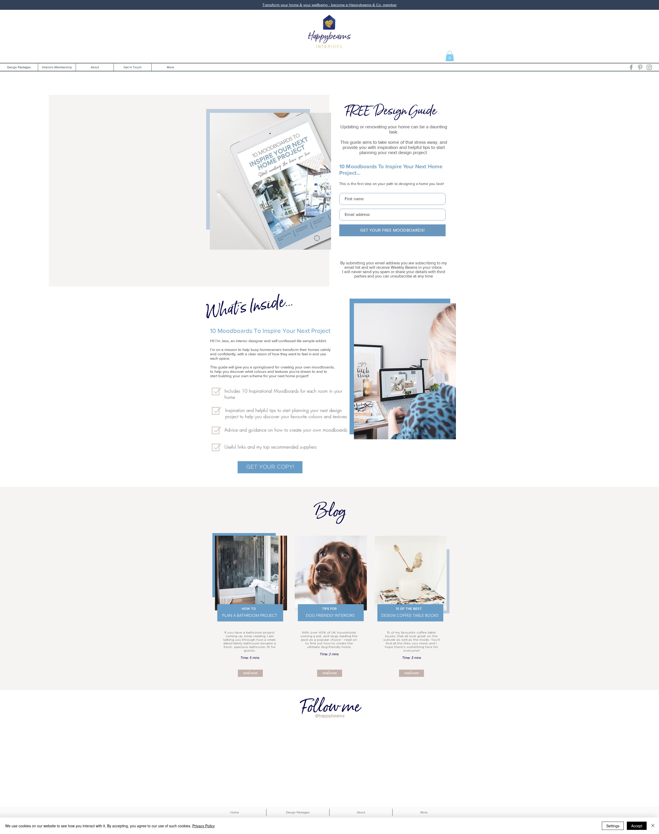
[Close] (653, 826)
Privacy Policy (203, 825)
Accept (636, 825)
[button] (449, 56)
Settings (612, 825)
